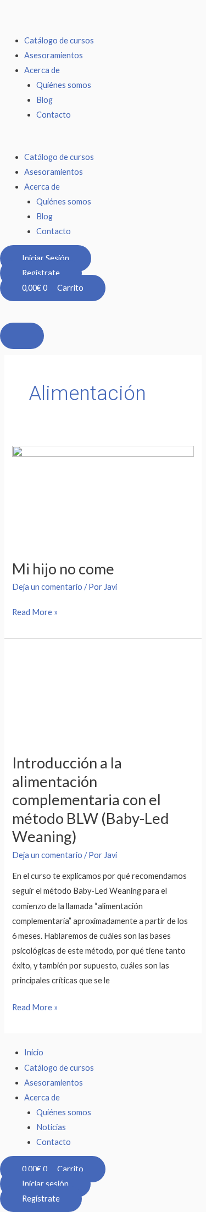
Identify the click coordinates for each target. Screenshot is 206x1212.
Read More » (35, 611)
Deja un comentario (47, 586)
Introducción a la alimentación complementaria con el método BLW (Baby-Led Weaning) (90, 800)
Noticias (51, 1127)
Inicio (33, 1052)
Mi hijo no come (63, 569)
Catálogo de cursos (59, 40)
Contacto (53, 114)
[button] (103, 141)
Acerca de (42, 70)
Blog (44, 99)
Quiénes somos (63, 85)
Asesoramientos (53, 55)
